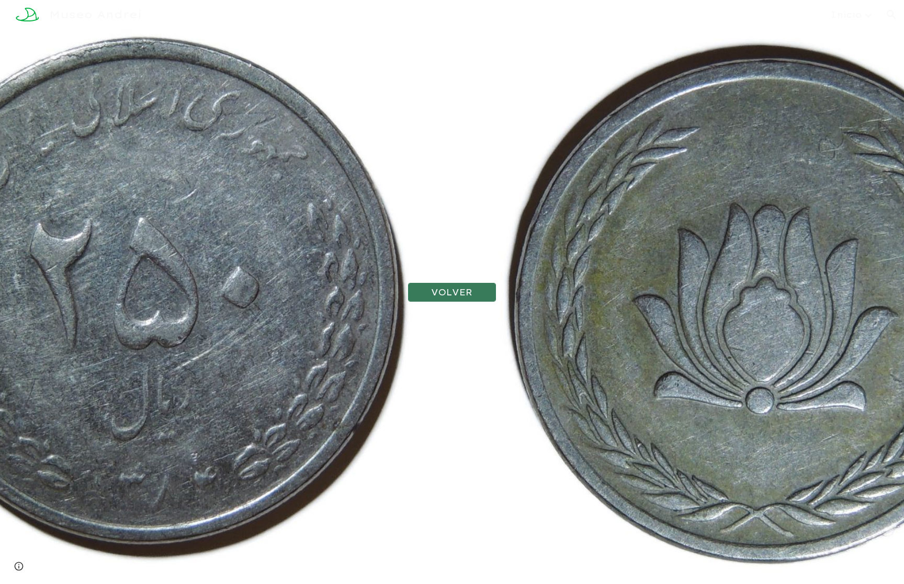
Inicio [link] (846, 14)
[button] (891, 14)
